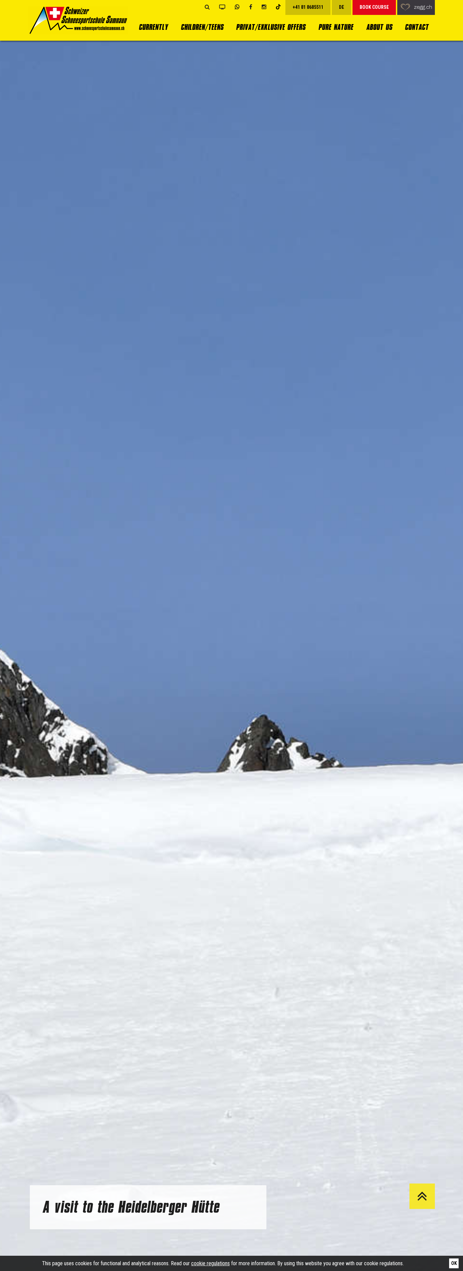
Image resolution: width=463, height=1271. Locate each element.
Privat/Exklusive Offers (270, 27)
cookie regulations (210, 1263)
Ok (454, 1263)
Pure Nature (335, 27)
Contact (416, 27)
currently (153, 27)
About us (379, 27)
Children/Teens (202, 27)
